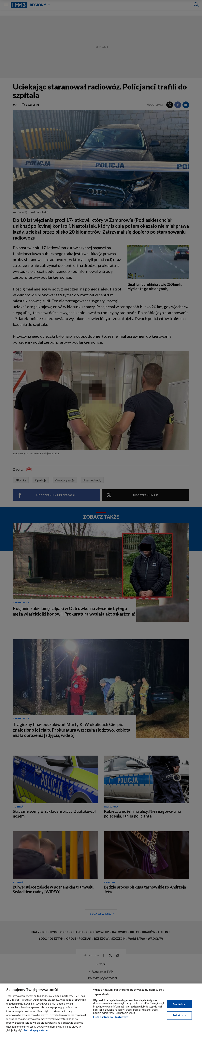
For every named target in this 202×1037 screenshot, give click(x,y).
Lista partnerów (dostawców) (111, 1017)
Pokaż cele (179, 1015)
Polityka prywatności (37, 1030)
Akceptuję (179, 1004)
